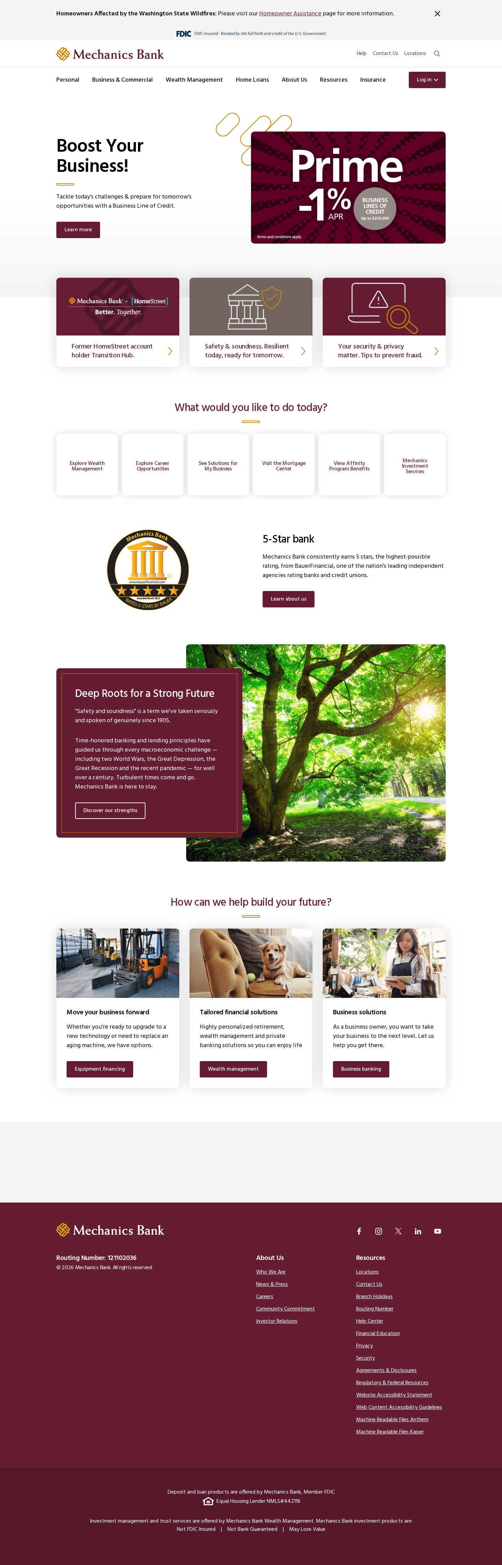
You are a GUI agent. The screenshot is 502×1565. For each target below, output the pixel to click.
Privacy (364, 1346)
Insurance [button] (373, 80)
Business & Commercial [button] (122, 80)
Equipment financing (100, 1069)
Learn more (78, 229)
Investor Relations (276, 1321)
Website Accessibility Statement (394, 1395)
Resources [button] (333, 80)
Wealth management (233, 1069)
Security (365, 1358)
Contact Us (385, 54)
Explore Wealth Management (87, 466)
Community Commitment (285, 1309)
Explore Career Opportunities (152, 466)
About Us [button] (294, 80)
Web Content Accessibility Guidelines (399, 1407)
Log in (424, 79)
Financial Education (378, 1333)
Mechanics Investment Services (415, 466)
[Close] (437, 13)
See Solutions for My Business (218, 466)
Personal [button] (67, 80)
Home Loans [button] (252, 80)
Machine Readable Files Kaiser (390, 1432)
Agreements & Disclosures (386, 1370)
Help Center (369, 1321)
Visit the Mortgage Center (283, 466)
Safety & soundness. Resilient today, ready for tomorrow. (247, 351)
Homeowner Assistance (290, 14)
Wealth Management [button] (194, 80)
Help (362, 54)
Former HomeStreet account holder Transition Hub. (112, 351)
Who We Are (270, 1272)
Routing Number (374, 1309)
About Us (270, 1258)
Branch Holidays (374, 1296)
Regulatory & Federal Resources (392, 1382)
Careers (264, 1296)
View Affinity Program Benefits (349, 466)
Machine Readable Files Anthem (392, 1419)
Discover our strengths (110, 810)
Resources (370, 1258)
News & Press (272, 1284)
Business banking (361, 1069)
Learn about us (288, 599)
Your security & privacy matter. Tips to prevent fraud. (380, 351)
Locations (415, 54)
